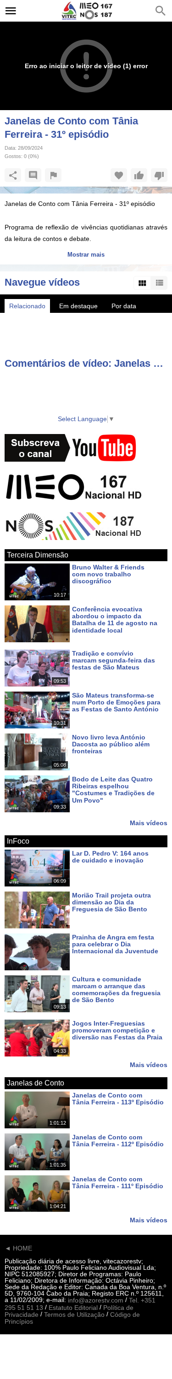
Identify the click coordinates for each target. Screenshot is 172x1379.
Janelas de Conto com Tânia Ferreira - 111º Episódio (117, 1182)
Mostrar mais (86, 254)
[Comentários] (33, 175)
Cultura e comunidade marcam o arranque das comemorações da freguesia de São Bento (116, 989)
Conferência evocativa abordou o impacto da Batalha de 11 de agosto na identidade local (114, 619)
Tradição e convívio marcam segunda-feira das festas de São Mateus (113, 660)
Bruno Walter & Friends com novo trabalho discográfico (108, 574)
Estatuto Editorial (73, 1307)
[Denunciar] (53, 175)
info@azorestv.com (95, 1300)
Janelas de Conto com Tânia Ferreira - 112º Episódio (118, 1140)
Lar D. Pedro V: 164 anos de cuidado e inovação (110, 857)
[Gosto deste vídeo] (139, 175)
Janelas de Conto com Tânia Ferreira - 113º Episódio (118, 1098)
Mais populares (77, 319)
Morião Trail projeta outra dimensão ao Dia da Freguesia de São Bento (111, 902)
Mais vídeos (148, 822)
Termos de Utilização (74, 1314)
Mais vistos (25, 319)
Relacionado (27, 306)
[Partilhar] (13, 175)
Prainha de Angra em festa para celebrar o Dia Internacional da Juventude (115, 944)
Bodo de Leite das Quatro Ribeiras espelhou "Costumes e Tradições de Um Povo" (113, 789)
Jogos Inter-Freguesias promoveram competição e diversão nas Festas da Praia (117, 1030)
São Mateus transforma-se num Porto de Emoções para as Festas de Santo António (116, 702)
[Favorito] (119, 175)
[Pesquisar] (160, 11)
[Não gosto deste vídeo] (159, 175)
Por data (123, 306)
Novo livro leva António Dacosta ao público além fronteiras (111, 744)
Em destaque (78, 306)
